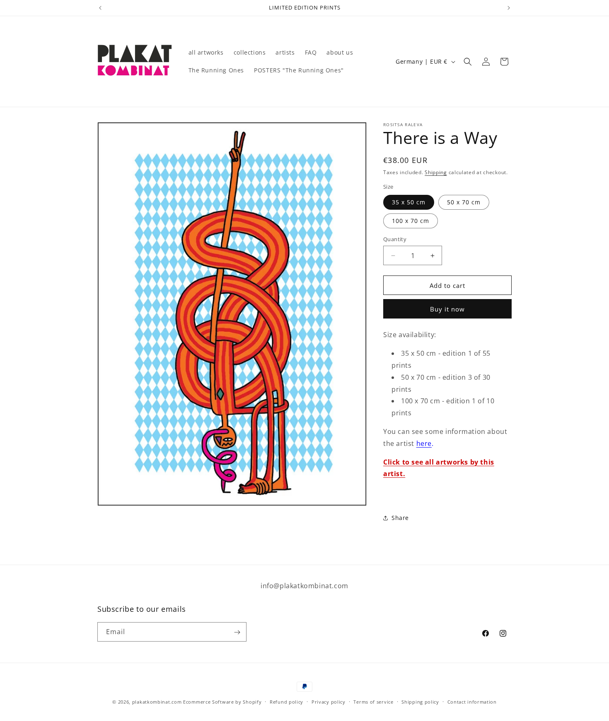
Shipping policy (420, 701)
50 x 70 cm (464, 202)
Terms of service (373, 701)
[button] (468, 62)
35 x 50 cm (408, 202)
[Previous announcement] (100, 8)
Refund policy (286, 701)
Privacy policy (329, 701)
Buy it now (447, 309)
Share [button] (400, 518)
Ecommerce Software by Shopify (222, 702)
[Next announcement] (509, 8)
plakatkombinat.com (157, 702)
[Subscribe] (237, 632)
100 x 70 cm (410, 221)
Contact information (472, 701)
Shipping (436, 172)
